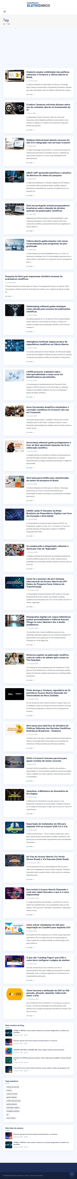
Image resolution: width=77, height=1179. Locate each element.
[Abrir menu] (4, 11)
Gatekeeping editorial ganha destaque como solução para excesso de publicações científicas (48, 309)
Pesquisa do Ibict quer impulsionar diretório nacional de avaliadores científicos (34, 278)
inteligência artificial (13, 1111)
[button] (72, 1174)
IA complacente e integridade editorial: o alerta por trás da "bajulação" (47, 547)
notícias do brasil (12, 1094)
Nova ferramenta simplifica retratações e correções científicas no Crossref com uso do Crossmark (47, 410)
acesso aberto (11, 1118)
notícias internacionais (13, 1101)
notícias (9, 1090)
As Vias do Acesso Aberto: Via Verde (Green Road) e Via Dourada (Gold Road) (47, 858)
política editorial (12, 1104)
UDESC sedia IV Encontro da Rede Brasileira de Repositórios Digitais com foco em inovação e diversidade (49, 513)
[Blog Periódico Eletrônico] (38, 4)
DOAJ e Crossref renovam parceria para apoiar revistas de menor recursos (46, 759)
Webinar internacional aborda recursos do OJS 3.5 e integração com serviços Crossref (48, 141)
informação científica (13, 1108)
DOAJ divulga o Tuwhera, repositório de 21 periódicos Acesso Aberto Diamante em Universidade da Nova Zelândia (48, 693)
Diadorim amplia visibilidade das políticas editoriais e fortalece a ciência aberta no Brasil (47, 75)
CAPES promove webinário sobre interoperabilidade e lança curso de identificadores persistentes (44, 374)
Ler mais (29, 94)
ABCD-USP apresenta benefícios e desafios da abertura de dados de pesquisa (48, 174)
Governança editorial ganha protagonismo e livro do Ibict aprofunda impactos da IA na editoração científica (48, 445)
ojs (7, 1114)
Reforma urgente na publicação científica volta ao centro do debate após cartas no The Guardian (47, 657)
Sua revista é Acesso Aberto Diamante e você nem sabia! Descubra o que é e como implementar (47, 892)
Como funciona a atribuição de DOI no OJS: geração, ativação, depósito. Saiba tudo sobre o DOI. (48, 993)
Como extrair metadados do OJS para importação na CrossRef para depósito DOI (48, 926)
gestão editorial (11, 1097)
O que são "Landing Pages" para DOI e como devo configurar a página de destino (47, 959)
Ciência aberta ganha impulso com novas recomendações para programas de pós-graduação (47, 244)
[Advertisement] (38, 43)
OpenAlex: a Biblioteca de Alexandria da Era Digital (47, 792)
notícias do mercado (13, 1087)
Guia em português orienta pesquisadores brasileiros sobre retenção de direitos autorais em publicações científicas (48, 208)
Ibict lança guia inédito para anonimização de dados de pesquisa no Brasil (47, 479)
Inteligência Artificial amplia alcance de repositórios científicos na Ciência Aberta (47, 343)
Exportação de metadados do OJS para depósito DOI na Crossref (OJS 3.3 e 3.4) (46, 825)
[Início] (4, 24)
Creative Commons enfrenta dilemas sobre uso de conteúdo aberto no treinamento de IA (48, 107)
